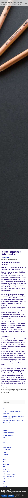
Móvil (4, 467)
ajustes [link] (12, 493)
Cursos (4, 445)
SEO (4, 484)
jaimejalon (15, 259)
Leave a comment (6, 392)
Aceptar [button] (4, 495)
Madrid (4, 459)
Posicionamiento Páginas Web (12, 2)
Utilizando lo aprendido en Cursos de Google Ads (13, 411)
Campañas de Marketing (8, 433)
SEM (4, 481)
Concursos (5, 440)
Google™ (5, 457)
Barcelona (5, 430)
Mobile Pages (6, 464)
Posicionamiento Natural (8, 476)
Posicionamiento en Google (9, 474)
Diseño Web (5, 452)
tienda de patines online (13, 389)
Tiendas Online (5, 257)
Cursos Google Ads (7, 447)
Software (5, 486)
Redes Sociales (6, 479)
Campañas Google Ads (8, 435)
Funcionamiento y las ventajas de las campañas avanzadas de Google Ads (13, 417)
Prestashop (7, 389)
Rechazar (11, 495)
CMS (3, 388)
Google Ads (5, 454)
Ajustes (17, 495)
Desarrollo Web (6, 450)
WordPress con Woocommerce (17, 391)
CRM (4, 409)
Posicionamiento (6, 471)
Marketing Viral (6, 462)
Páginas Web (5, 469)
